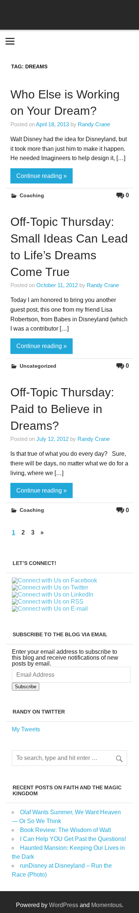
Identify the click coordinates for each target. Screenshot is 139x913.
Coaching (32, 195)
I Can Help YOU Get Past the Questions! (73, 839)
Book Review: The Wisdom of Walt (65, 830)
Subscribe (25, 686)
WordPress (63, 905)
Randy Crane (94, 124)
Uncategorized (38, 366)
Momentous (106, 905)
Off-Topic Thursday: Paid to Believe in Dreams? (62, 409)
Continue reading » (41, 176)
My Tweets (26, 729)
